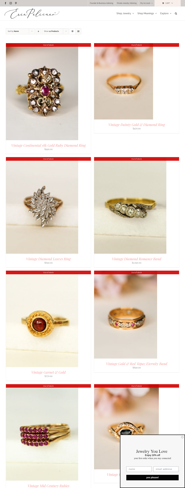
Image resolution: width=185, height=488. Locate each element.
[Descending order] (38, 31)
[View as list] (78, 31)
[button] (176, 13)
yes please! (152, 477)
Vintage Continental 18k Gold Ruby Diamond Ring (48, 145)
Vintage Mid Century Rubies (48, 485)
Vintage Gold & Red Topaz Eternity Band (136, 363)
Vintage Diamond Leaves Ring (48, 258)
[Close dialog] (182, 437)
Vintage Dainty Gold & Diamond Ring (136, 124)
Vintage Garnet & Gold (48, 372)
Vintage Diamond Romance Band (136, 258)
